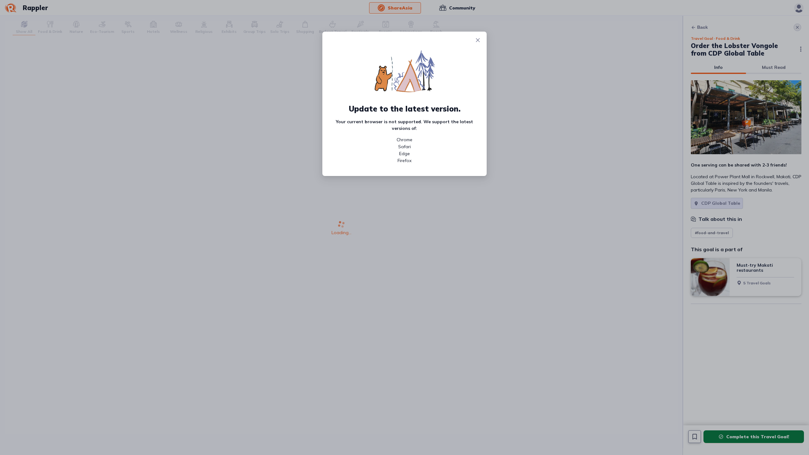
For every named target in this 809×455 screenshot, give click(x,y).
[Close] (477, 40)
